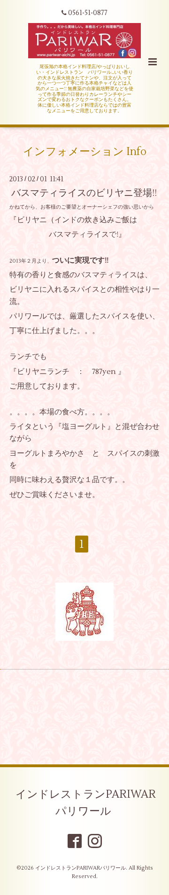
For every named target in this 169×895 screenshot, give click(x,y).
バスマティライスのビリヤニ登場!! (84, 193)
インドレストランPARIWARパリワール (85, 803)
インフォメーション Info (84, 151)
